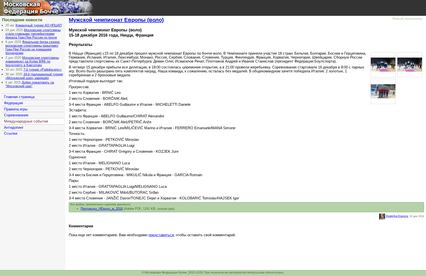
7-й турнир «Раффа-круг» (42, 69)
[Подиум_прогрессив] (409, 64)
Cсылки (10, 133)
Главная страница (19, 97)
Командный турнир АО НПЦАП (39, 25)
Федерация (13, 103)
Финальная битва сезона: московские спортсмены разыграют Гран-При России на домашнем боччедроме (32, 47)
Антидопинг (13, 127)
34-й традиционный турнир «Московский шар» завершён (34, 76)
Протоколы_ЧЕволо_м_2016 (102, 209)
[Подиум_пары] (383, 64)
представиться (161, 235)
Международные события (26, 121)
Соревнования (16, 115)
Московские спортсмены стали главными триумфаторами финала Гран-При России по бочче (33, 33)
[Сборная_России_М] (383, 91)
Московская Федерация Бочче (28, 7)
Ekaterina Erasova (397, 215)
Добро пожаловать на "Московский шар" (29, 84)
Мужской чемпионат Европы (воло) (116, 20)
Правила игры (16, 109)
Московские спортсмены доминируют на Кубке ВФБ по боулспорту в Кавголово (32, 61)
